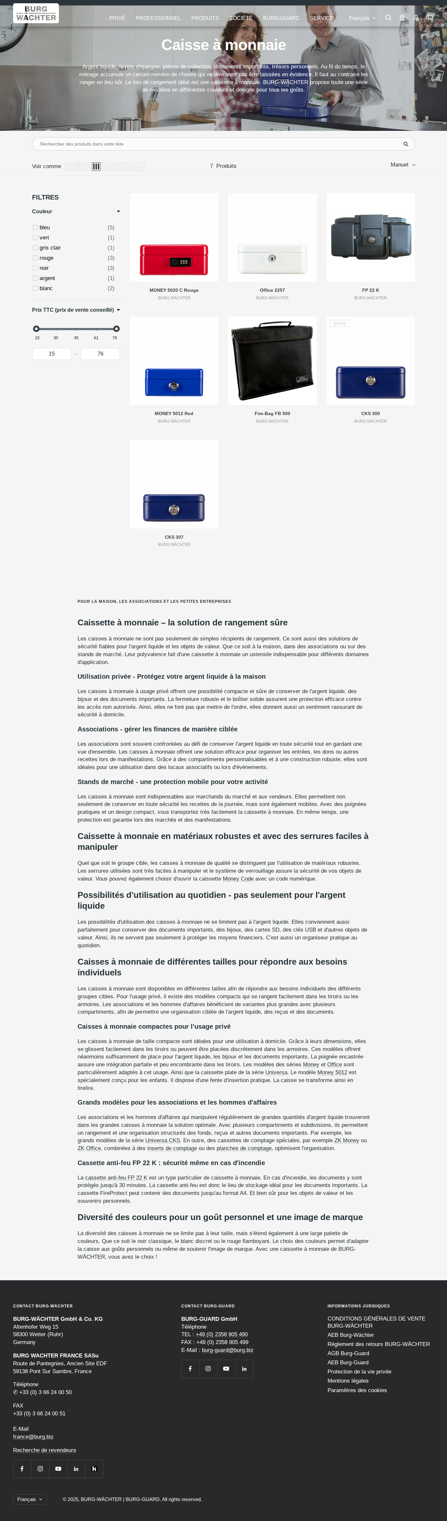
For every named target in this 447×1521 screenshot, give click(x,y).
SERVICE (321, 18)
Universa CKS (162, 1140)
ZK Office (89, 1148)
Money (311, 1064)
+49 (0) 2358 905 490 (222, 1334)
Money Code (238, 879)
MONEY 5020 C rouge (174, 290)
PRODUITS (205, 18)
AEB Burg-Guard (348, 1362)
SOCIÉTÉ (241, 18)
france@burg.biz (33, 1437)
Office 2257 (272, 290)
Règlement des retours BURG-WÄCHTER (379, 1344)
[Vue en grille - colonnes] (87, 166)
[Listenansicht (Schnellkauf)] (78, 166)
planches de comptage (244, 1148)
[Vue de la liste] (68, 166)
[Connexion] (416, 18)
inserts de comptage (172, 1148)
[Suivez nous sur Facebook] (22, 1469)
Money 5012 (332, 1072)
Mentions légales (348, 1381)
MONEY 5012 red (174, 413)
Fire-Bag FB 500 (272, 413)
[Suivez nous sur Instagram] (40, 1469)
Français (359, 18)
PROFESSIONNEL (158, 18)
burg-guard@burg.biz (228, 1350)
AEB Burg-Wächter (351, 1335)
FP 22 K (370, 290)
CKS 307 (174, 537)
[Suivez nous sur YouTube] (58, 1469)
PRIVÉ (117, 18)
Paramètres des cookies (357, 1390)
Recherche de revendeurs (44, 1450)
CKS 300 (370, 413)
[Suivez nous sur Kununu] (94, 1469)
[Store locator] (402, 18)
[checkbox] (77, 228)
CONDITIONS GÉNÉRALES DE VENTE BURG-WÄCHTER (376, 1322)
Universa (276, 1072)
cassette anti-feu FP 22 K (116, 1178)
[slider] (36, 328)
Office (334, 1064)
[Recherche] (388, 18)
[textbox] (51, 354)
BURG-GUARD (281, 18)
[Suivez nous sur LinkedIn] (76, 1469)
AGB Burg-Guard (348, 1353)
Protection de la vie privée (359, 1372)
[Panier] (430, 18)
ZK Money (346, 1140)
